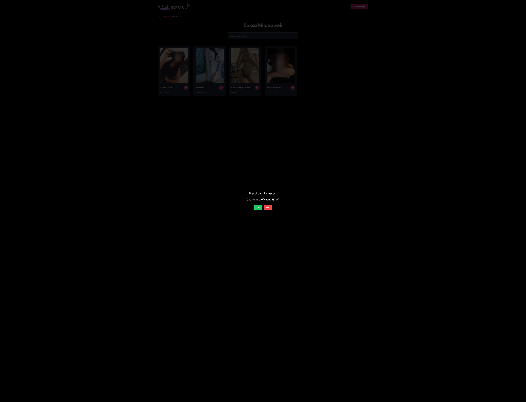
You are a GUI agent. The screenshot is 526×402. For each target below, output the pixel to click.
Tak (258, 207)
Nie (267, 207)
